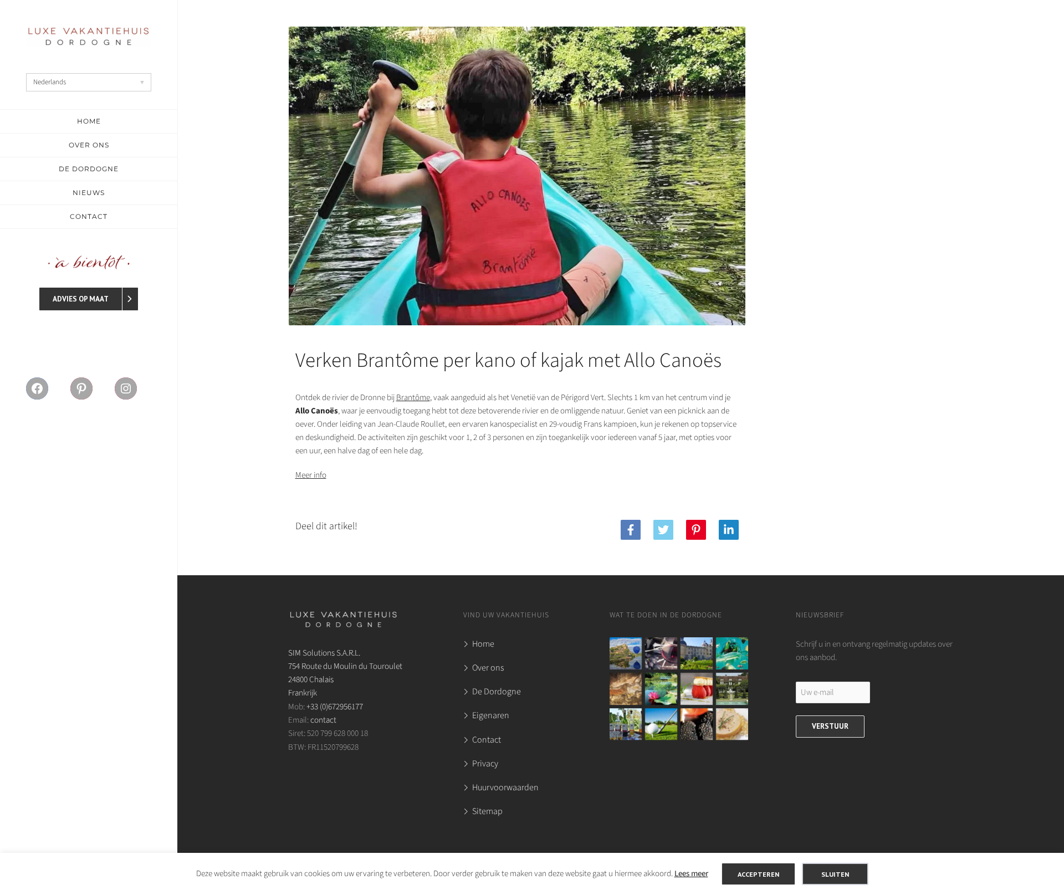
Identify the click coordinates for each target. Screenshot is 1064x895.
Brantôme (413, 397)
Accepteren (758, 874)
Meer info (310, 475)
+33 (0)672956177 (334, 706)
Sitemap (487, 811)
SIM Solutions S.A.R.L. (324, 653)
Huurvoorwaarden (505, 787)
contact (323, 720)
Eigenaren (490, 715)
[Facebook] (631, 530)
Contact (486, 740)
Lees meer (691, 873)
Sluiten (835, 874)
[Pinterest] (696, 530)
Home (483, 644)
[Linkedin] (729, 530)
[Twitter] (663, 530)
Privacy (485, 764)
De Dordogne (496, 692)
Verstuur (830, 726)
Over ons (488, 668)
